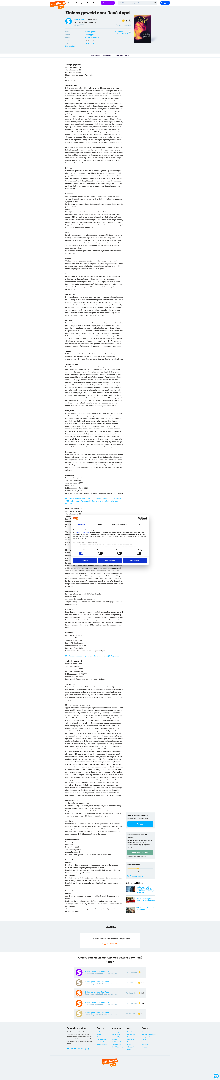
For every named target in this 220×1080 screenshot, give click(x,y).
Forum (129, 1044)
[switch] (100, 553)
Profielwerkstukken (117, 1042)
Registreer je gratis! (140, 852)
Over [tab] (139, 524)
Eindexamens (108, 3)
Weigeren (85, 560)
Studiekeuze (130, 1039)
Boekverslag (79, 19)
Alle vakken (130, 1032)
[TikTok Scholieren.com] (89, 1049)
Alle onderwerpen (132, 1037)
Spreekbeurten (116, 1044)
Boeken (70, 3)
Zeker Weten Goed (117, 1047)
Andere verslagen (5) (121, 55)
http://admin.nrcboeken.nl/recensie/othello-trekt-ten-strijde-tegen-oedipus (93, 656)
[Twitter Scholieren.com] (75, 1049)
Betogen (114, 1039)
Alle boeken (100, 1032)
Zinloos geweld (90, 32)
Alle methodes (131, 1034)
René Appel (89, 35)
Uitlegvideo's (130, 1047)
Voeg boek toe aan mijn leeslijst (121, 32)
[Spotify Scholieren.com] (86, 1049)
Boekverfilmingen (102, 1044)
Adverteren (145, 1044)
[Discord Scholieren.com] (82, 1049)
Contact (144, 1039)
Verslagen (80, 3)
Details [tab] (100, 524)
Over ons (144, 1032)
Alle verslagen (116, 1032)
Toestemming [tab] (81, 524)
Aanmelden (114, 944)
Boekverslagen (116, 1034)
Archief (129, 1049)
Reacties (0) (107, 55)
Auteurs (99, 1034)
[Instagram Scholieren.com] (72, 1049)
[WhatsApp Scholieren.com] (79, 1049)
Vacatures (145, 1042)
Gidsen (95, 3)
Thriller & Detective (92, 37)
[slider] (138, 868)
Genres (99, 1037)
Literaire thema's (102, 1039)
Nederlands (89, 43)
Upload (140, 824)
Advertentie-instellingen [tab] (119, 524)
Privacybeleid (146, 1037)
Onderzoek (145, 1047)
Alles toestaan (134, 560)
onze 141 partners (83, 532)
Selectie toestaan (110, 560)
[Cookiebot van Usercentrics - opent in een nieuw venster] (139, 518)
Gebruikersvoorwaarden (149, 1034)
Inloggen (164, 3)
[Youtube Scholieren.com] (68, 1049)
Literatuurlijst (101, 1042)
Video (89, 3)
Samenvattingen (117, 1037)
